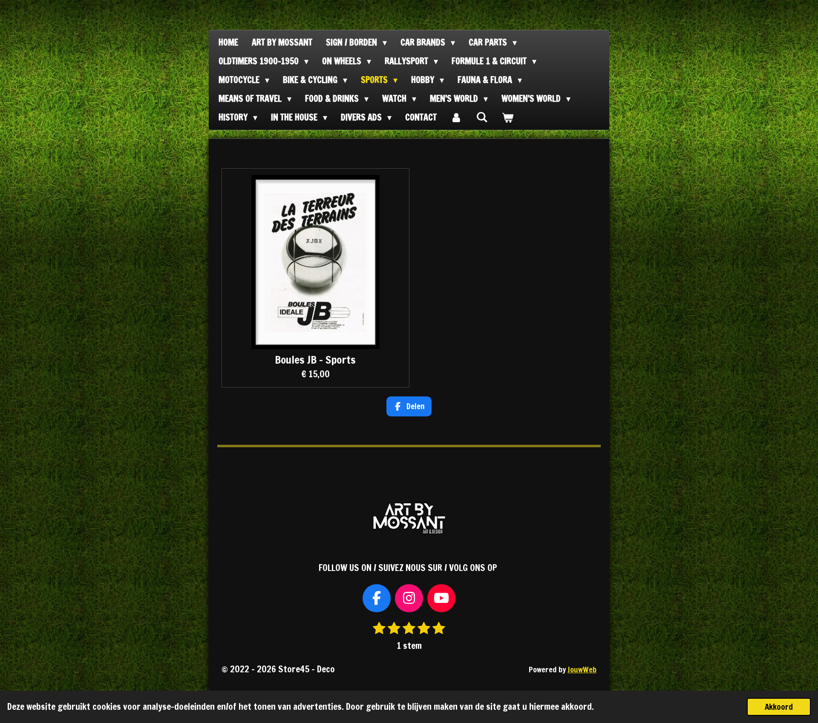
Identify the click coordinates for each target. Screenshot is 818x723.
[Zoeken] (482, 117)
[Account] (456, 117)
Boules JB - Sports (315, 359)
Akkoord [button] (779, 706)
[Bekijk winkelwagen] (507, 117)
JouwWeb (581, 669)
